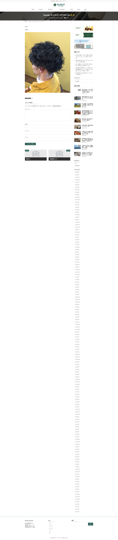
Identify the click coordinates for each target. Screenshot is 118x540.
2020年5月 (77, 257)
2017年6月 (77, 339)
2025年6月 (77, 187)
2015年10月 (77, 384)
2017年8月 (77, 334)
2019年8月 (77, 279)
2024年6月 (77, 207)
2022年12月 (77, 222)
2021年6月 (77, 239)
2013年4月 (77, 459)
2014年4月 (77, 429)
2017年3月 (77, 346)
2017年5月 (77, 341)
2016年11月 (77, 356)
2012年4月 (77, 484)
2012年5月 (77, 481)
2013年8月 (77, 449)
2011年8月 (77, 504)
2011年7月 (77, 506)
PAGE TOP (114, 522)
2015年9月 (77, 386)
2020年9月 (77, 249)
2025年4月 (77, 192)
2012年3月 (77, 486)
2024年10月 (77, 199)
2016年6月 (77, 366)
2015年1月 (77, 406)
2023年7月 (77, 217)
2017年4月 (77, 344)
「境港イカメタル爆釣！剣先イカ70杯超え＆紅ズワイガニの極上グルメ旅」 (87, 132)
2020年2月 (77, 264)
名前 (26, 124)
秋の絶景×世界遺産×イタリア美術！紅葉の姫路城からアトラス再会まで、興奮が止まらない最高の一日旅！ (84, 69)
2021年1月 (77, 244)
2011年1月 (77, 511)
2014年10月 (77, 414)
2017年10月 (77, 329)
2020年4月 (77, 259)
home (50, 522)
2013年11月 (77, 441)
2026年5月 (77, 174)
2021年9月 (77, 234)
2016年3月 (77, 374)
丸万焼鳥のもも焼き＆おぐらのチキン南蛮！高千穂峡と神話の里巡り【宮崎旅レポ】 (87, 139)
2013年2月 (77, 464)
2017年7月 (77, 336)
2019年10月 (77, 274)
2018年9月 (77, 304)
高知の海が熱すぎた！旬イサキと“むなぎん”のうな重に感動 (87, 98)
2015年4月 (77, 399)
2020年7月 (77, 252)
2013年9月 (77, 446)
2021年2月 (77, 242)
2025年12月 (77, 177)
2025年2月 (77, 194)
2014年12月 (77, 409)
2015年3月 (77, 401)
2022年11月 (77, 224)
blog (32, 98)
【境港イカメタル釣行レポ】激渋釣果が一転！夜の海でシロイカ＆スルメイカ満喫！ (87, 153)
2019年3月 (77, 289)
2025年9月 (77, 182)
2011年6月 (77, 509)
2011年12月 (77, 494)
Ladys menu (51, 528)
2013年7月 (77, 451)
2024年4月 (77, 209)
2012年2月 (77, 489)
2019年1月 (77, 294)
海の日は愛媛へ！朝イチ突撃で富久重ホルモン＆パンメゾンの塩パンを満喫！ (84, 57)
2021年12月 (77, 232)
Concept (50, 524)
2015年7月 (77, 391)
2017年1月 (77, 351)
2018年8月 (77, 307)
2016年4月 (77, 371)
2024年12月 (77, 197)
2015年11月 (77, 381)
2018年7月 (77, 309)
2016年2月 (77, 376)
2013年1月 (77, 466)
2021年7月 (77, 237)
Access (50, 530)
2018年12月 (77, 297)
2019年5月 (77, 284)
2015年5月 (77, 396)
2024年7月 (77, 204)
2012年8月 (77, 476)
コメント (27, 109)
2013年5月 (77, 456)
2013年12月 (77, 439)
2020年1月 (77, 267)
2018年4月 (77, 314)
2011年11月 (77, 496)
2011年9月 (77, 501)
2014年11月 (77, 411)
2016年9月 (77, 361)
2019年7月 (77, 282)
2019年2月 (77, 292)
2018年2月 (77, 319)
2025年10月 (77, 179)
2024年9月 (77, 202)
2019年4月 (77, 287)
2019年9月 (77, 277)
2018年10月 (77, 302)
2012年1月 (77, 491)
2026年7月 (77, 172)
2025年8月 (77, 184)
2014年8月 (77, 419)
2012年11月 (77, 471)
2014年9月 (77, 416)
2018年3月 (77, 316)
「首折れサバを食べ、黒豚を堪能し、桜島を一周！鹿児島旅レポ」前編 (87, 146)
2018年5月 (77, 312)
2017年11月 (77, 327)
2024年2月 (77, 212)
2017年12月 (77, 324)
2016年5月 (77, 369)
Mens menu (51, 526)
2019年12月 (77, 269)
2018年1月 (77, 322)
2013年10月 (77, 444)
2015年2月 (77, 404)
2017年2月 (77, 349)
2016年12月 (77, 354)
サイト (26, 137)
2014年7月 (77, 421)
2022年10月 (77, 227)
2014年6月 (77, 424)
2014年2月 (77, 434)
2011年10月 (77, 499)
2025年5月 (77, 189)
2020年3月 (77, 262)
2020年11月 (77, 247)
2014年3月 (77, 431)
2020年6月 (77, 254)
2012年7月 (77, 479)
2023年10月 (77, 214)
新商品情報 (77, 165)
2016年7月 (77, 364)
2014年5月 (77, 426)
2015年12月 (77, 379)
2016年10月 (77, 359)
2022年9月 (77, 229)
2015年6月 (77, 394)
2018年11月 (77, 299)
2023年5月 (77, 219)
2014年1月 (77, 436)
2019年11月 (77, 272)
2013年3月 (77, 461)
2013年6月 (77, 454)
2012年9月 (77, 474)
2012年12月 (77, 469)
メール (27, 130)
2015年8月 (77, 389)
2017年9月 (77, 331)
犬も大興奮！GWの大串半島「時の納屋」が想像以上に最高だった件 (87, 105)
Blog (49, 532)
